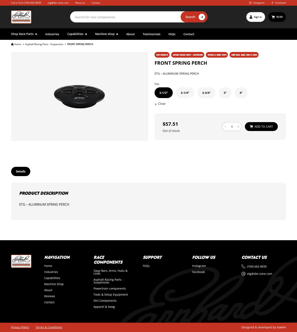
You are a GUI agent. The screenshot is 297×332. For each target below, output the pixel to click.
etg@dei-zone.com (58, 3)
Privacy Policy (20, 327)
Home (17, 44)
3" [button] (225, 93)
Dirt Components (105, 300)
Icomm (281, 327)
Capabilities (52, 278)
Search (190, 17)
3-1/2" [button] (163, 93)
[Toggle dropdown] (36, 34)
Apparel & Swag (104, 306)
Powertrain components (110, 288)
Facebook (198, 272)
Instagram (199, 265)
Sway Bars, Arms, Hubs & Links (110, 272)
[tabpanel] (148, 201)
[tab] (20, 171)
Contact (96, 3)
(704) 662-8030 (32, 2)
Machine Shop (54, 284)
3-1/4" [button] (185, 93)
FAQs (172, 34)
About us (80, 3)
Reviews (49, 296)
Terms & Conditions (49, 327)
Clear (162, 104)
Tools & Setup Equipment (111, 294)
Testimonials (151, 34)
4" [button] (241, 93)
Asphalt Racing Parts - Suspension (44, 44)
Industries (52, 34)
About (130, 34)
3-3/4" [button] (206, 93)
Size (157, 84)
